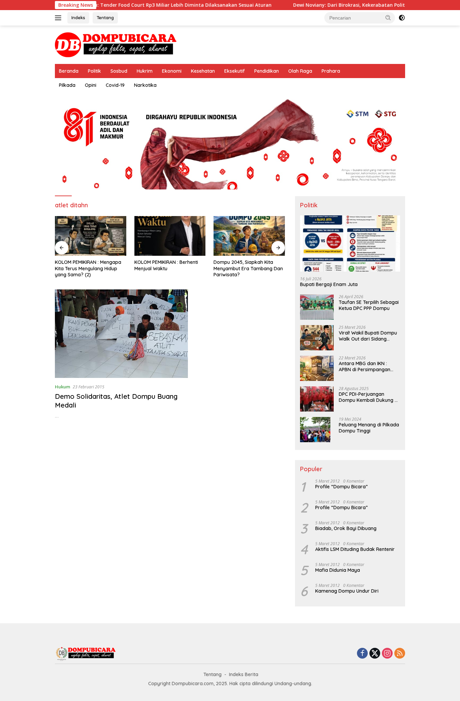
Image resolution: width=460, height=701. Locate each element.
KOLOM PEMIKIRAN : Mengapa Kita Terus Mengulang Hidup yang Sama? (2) (88, 268)
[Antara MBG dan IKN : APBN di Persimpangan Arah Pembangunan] (317, 368)
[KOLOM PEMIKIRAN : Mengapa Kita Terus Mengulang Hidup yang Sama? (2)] (90, 236)
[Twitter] (374, 654)
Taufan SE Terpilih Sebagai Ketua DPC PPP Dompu (369, 305)
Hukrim (145, 71)
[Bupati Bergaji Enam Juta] (350, 243)
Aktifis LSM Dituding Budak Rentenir (355, 549)
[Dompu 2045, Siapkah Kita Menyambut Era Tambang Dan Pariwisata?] (249, 236)
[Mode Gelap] (401, 18)
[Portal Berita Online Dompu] (115, 44)
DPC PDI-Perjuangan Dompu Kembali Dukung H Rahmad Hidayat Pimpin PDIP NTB (368, 397)
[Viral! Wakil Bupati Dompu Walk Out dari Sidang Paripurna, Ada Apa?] (317, 337)
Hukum (62, 387)
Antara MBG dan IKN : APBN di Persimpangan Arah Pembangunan (364, 366)
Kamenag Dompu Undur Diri (347, 591)
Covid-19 (115, 85)
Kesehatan (203, 71)
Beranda (68, 71)
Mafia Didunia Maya (337, 570)
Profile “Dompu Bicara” (341, 487)
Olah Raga (300, 71)
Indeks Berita (243, 674)
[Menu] (59, 18)
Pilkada (67, 85)
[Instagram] (387, 654)
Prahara (331, 71)
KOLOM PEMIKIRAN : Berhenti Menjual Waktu (166, 265)
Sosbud (118, 71)
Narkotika (145, 85)
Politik (94, 71)
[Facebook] (362, 654)
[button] (388, 17)
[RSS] (399, 654)
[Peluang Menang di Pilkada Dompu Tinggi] (315, 429)
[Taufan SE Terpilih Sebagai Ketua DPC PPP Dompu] (317, 307)
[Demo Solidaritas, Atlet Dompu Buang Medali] (121, 333)
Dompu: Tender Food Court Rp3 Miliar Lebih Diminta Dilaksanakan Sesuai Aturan (153, 5)
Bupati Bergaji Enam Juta (329, 284)
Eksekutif (234, 71)
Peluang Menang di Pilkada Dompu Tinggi (369, 428)
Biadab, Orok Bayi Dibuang (345, 528)
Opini (90, 85)
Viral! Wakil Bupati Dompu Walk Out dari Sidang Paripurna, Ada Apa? (368, 336)
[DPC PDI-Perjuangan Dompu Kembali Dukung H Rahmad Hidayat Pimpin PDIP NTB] (317, 399)
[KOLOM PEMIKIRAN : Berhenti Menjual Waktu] (170, 236)
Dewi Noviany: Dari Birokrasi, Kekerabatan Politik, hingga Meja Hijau (350, 5)
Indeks (78, 17)
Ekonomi (172, 71)
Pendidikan (266, 71)
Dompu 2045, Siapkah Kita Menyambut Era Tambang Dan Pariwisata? (248, 268)
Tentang (105, 17)
